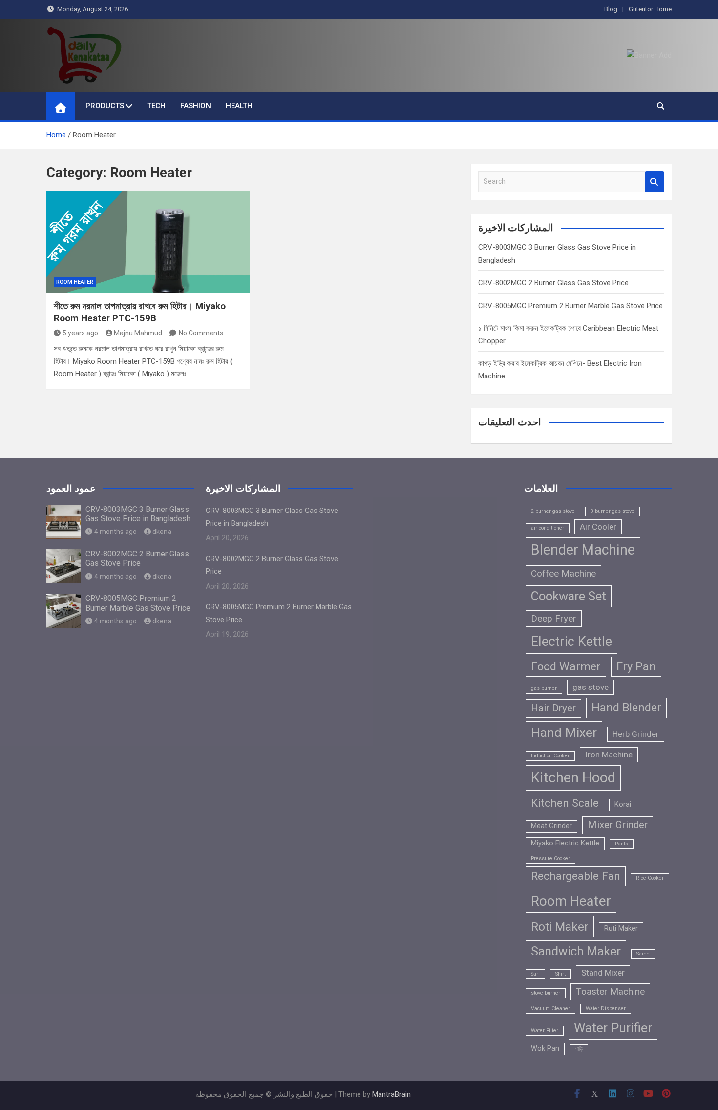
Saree (643, 954)
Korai (622, 804)
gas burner (544, 688)
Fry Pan (636, 666)
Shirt (560, 974)
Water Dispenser (606, 1008)
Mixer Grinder (618, 825)
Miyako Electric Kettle (565, 843)
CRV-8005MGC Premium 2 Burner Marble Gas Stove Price (570, 305)
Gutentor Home (650, 9)
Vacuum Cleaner (550, 1008)
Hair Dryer (553, 708)
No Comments (201, 333)
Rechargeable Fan (575, 875)
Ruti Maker (621, 928)
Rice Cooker (650, 878)
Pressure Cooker (550, 858)
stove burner (545, 993)
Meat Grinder (551, 826)
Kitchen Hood (573, 777)
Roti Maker (560, 926)
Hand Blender (626, 707)
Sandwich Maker (576, 951)
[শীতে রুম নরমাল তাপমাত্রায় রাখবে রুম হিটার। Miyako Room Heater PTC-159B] (148, 242)
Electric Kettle (571, 641)
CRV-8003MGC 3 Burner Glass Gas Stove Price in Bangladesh (137, 514)
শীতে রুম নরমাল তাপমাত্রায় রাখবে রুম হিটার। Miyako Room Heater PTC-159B (140, 312)
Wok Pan (545, 1048)
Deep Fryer (553, 618)
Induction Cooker (550, 756)
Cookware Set (568, 596)
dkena (161, 531)
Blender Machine (583, 549)
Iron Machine (609, 754)
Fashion (195, 105)
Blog (610, 9)
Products (104, 105)
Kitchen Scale (565, 803)
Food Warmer (566, 666)
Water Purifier (613, 1028)
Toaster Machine (610, 991)
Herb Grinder (635, 734)
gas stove (590, 687)
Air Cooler (598, 527)
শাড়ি (579, 1049)
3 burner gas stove (612, 511)
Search (654, 181)
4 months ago (115, 531)
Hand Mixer (564, 732)
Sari (535, 974)
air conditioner (547, 528)
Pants (621, 844)
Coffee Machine (563, 573)
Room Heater (74, 282)
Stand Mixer (603, 972)
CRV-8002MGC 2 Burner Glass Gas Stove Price (553, 282)
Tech (156, 105)
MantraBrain (391, 1094)
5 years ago (80, 333)
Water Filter (544, 1030)
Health (239, 105)
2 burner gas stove (553, 511)
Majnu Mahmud (138, 333)
